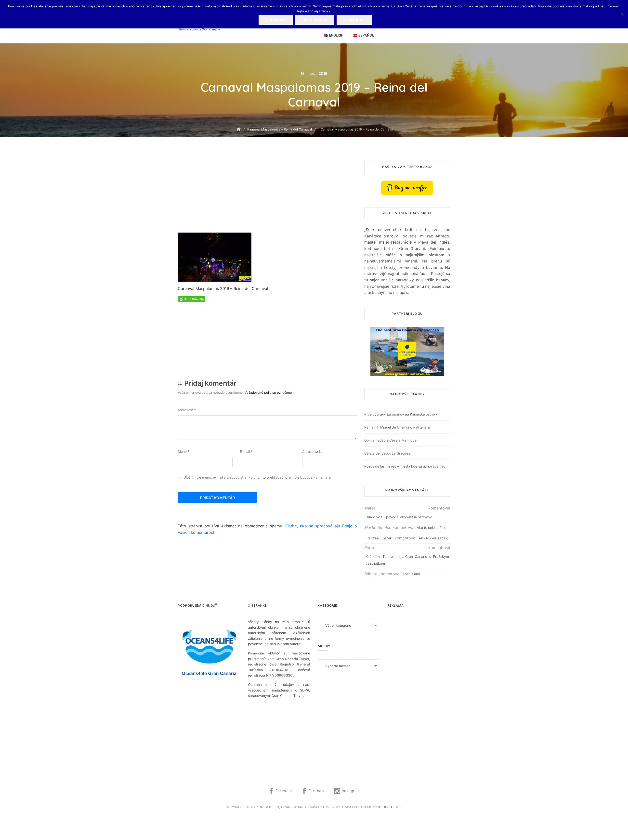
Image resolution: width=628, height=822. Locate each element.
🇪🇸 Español (363, 35)
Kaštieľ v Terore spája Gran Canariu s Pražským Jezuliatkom (407, 559)
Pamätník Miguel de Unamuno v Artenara (397, 427)
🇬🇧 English (333, 35)
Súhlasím (275, 20)
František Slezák (379, 538)
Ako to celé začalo (431, 527)
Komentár (187, 410)
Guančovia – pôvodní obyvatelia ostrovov (399, 517)
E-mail (246, 451)
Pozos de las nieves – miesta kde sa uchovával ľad (404, 466)
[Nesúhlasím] (621, 14)
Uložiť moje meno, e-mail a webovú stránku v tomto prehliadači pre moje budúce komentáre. (257, 477)
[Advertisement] (268, 197)
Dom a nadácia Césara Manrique (390, 440)
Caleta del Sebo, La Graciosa (387, 453)
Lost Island (411, 574)
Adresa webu (312, 451)
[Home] (239, 129)
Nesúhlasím (314, 20)
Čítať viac (354, 20)
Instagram (351, 791)
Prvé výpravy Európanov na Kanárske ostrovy (401, 414)
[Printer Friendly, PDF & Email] (191, 299)
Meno (183, 451)
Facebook (284, 791)
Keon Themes (390, 807)
